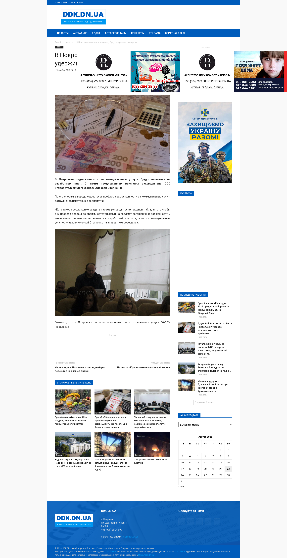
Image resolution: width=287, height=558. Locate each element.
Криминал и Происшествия (107, 413)
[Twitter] (218, 2)
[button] (228, 33)
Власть (59, 455)
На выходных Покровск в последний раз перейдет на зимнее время (80, 369)
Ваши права (140, 413)
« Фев (181, 486)
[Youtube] (229, 2)
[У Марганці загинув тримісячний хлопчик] (152, 444)
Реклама (154, 33)
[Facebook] (207, 2)
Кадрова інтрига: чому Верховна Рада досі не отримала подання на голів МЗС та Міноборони (73, 462)
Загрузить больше (204, 402)
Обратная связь (175, 33)
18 (190, 469)
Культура (59, 413)
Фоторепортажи (116, 33)
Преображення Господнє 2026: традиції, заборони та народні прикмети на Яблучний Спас (71, 420)
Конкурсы (137, 33)
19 (197, 469)
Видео (96, 33)
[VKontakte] (224, 2)
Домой (58, 42)
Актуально (80, 33)
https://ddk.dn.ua (146, 555)
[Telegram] (213, 2)
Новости (63, 33)
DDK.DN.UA (111, 552)
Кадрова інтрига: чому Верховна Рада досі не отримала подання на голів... (214, 367)
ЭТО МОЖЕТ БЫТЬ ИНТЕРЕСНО (74, 382)
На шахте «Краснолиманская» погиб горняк (143, 367)
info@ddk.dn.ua (130, 536)
